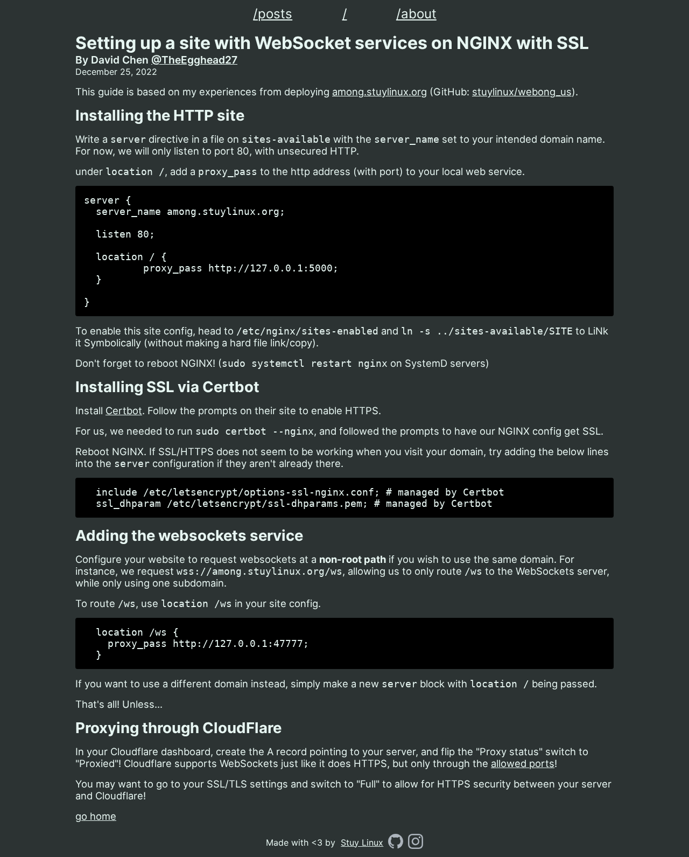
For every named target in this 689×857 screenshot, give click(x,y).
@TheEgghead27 (194, 59)
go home (95, 816)
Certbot (124, 410)
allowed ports (522, 763)
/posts (272, 14)
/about (416, 14)
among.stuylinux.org (379, 91)
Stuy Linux (362, 842)
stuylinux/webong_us (522, 91)
